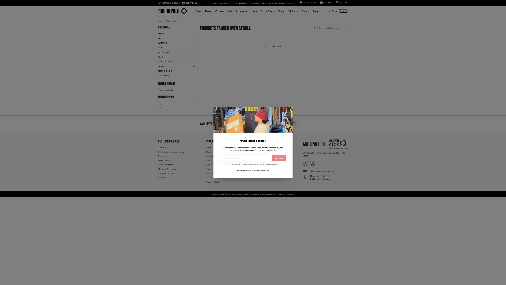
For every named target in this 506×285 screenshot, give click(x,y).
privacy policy (272, 164)
